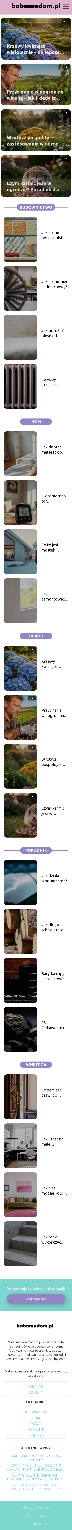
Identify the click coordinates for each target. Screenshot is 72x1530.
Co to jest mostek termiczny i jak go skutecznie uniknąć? (54, 548)
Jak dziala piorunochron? (54, 878)
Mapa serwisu (36, 1515)
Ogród (36, 636)
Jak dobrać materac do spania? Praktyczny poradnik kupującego (51, 450)
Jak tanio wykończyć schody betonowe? (51, 1240)
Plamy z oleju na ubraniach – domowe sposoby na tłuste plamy (36, 1477)
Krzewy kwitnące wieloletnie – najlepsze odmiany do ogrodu (33, 49)
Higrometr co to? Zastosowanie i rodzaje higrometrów (54, 499)
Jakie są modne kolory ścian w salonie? (54, 1191)
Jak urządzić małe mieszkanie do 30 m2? (54, 1142)
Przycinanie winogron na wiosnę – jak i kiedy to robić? (35, 95)
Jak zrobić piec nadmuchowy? (54, 284)
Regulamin (36, 1524)
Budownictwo (36, 207)
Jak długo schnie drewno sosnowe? (54, 927)
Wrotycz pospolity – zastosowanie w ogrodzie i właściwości (36, 141)
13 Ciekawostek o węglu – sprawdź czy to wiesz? (54, 1025)
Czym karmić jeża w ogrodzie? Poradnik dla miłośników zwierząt (33, 187)
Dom (36, 421)
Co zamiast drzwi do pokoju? (51, 1093)
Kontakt (36, 1392)
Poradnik (36, 850)
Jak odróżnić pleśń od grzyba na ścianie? (52, 333)
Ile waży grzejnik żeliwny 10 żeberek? (50, 382)
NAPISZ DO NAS (35, 1299)
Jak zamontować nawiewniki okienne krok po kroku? (53, 596)
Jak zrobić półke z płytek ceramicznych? (54, 235)
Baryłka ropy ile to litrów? (52, 976)
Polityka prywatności (36, 1507)
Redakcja (36, 1386)
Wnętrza (36, 1064)
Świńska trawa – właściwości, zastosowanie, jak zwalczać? (36, 1487)
